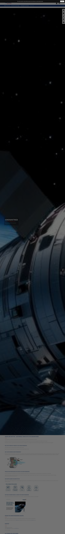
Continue (62, 1)
